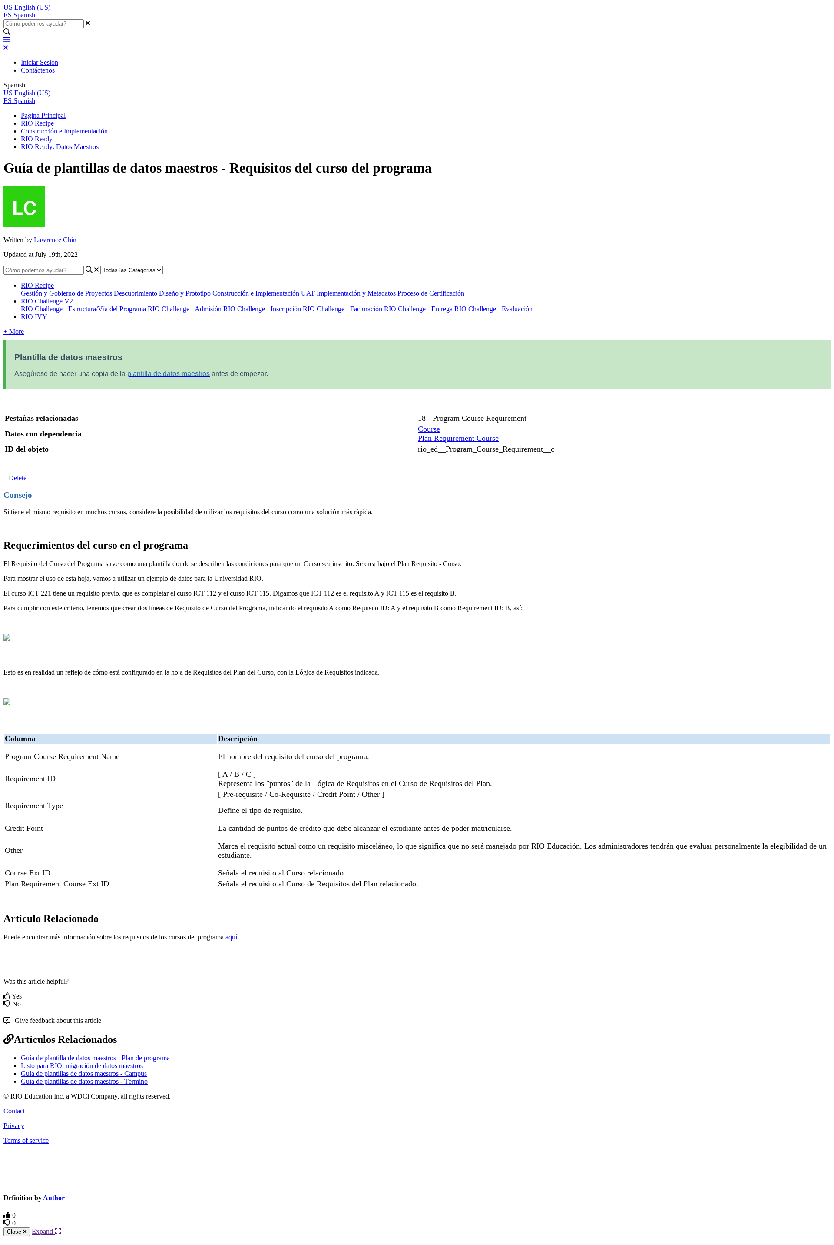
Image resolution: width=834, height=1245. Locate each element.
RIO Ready (37, 139)
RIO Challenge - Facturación (342, 309)
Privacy (13, 1125)
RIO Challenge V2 (47, 301)
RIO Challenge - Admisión (185, 309)
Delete (17, 478)
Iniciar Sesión (39, 62)
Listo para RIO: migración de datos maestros (82, 1065)
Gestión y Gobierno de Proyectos (66, 293)
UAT (308, 293)
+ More (13, 331)
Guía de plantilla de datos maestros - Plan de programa (95, 1058)
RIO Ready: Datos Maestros (60, 146)
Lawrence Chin (55, 239)
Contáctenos (38, 70)
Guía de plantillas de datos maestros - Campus (84, 1073)
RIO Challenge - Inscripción (262, 309)
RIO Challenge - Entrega (418, 309)
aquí (231, 937)
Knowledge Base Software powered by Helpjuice (417, 1168)
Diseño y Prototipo (185, 293)
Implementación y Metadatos (356, 293)
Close (15, 1231)
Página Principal (43, 115)
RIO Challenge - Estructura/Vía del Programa (83, 309)
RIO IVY (34, 316)
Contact (14, 1111)
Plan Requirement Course (458, 438)
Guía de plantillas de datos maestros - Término (84, 1081)
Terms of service (26, 1140)
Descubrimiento (135, 293)
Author (54, 1198)
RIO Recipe (37, 123)
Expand (43, 1231)
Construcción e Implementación (64, 131)
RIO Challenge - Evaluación (493, 309)
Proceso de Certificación (430, 293)
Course (429, 429)
